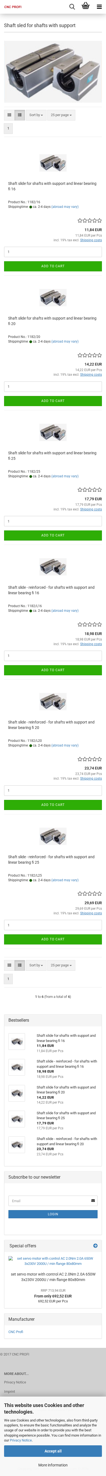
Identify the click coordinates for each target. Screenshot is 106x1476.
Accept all (53, 1451)
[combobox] (36, 115)
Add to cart (53, 266)
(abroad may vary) (65, 207)
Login (53, 1214)
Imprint (9, 1391)
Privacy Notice (21, 1440)
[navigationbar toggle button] (99, 7)
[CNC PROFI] (11, 7)
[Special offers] (95, 1246)
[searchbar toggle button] (72, 7)
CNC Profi (15, 1332)
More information (53, 1465)
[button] (9, 115)
